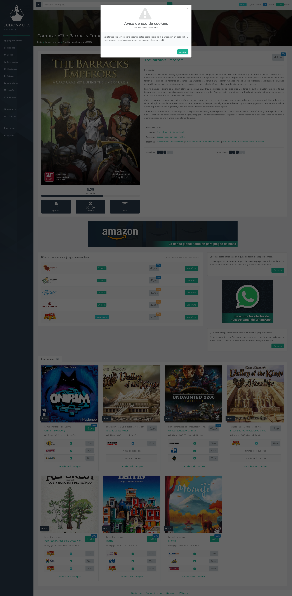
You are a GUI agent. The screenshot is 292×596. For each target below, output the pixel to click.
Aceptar (182, 51)
